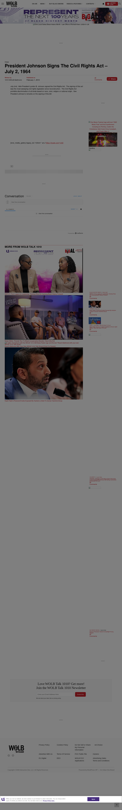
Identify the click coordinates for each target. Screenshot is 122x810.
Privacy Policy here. (49, 801)
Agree (93, 799)
